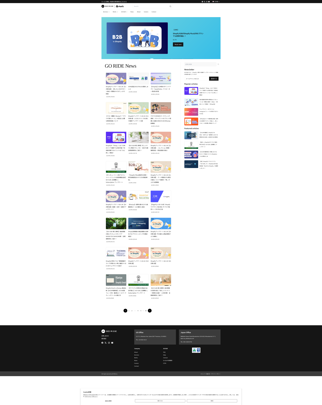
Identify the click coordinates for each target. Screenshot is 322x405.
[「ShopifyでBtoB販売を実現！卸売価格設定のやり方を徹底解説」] (138, 167)
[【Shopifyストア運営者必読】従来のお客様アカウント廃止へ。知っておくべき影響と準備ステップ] (191, 121)
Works (115, 12)
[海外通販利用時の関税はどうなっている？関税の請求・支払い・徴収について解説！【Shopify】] (191, 102)
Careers (146, 12)
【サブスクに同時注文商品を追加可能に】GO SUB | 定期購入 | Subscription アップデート (138, 290)
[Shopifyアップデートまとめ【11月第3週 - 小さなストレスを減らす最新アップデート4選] (138, 108)
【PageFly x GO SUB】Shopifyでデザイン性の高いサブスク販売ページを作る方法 (160, 206)
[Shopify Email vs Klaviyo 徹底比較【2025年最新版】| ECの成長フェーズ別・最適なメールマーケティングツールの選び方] (116, 280)
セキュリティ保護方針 (205, 374)
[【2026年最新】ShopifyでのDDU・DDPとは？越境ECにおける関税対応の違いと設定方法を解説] (191, 135)
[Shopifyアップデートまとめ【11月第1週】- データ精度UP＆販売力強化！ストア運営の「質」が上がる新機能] (161, 167)
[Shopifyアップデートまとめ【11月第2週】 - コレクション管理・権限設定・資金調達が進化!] (161, 137)
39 (146, 311)
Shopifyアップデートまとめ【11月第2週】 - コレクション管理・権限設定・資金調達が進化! (161, 147)
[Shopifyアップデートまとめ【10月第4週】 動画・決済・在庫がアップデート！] (116, 196)
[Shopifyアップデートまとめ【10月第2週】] (138, 253)
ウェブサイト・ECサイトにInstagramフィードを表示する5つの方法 (208, 111)
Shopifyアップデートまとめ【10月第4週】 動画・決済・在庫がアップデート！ (116, 206)
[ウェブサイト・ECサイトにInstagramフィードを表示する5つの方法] (191, 112)
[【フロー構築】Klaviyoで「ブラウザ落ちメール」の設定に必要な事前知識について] (116, 108)
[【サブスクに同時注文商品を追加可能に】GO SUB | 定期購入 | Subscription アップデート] (138, 280)
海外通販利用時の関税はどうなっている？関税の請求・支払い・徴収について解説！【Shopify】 (208, 102)
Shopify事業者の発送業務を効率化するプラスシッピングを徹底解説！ (138, 233)
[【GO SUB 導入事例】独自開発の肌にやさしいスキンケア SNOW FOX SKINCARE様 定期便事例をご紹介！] (116, 223)
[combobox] (152, 6)
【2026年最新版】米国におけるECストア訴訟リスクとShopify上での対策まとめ (208, 154)
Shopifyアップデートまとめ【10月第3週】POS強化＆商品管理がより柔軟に (161, 233)
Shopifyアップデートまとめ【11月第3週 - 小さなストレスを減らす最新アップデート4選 (138, 118)
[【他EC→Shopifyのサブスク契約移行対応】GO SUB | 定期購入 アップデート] (191, 145)
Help (164, 355)
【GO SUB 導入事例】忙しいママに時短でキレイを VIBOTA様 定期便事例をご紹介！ (139, 147)
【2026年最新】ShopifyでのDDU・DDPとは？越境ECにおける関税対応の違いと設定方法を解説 (208, 135)
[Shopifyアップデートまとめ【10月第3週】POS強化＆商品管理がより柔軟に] (161, 223)
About (139, 12)
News (132, 12)
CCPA (164, 363)
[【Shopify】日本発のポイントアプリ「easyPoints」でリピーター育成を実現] (161, 78)
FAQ (164, 352)
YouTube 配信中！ (208, 6)
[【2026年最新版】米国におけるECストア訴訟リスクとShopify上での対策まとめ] (191, 154)
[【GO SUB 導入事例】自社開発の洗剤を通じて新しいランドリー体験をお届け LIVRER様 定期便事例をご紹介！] (161, 280)
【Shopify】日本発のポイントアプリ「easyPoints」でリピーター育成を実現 (161, 89)
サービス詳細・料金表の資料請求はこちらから (114, 1)
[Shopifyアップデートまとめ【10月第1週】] (161, 253)
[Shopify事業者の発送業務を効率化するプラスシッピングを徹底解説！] (138, 223)
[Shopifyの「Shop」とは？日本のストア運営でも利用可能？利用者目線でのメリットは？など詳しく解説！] (116, 137)
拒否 (212, 401)
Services (105, 12)
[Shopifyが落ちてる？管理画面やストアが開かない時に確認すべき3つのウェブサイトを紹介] (116, 253)
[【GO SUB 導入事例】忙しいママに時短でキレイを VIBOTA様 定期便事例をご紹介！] (138, 137)
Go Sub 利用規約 (167, 360)
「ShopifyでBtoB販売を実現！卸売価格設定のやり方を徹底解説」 (137, 177)
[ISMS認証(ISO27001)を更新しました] (138, 78)
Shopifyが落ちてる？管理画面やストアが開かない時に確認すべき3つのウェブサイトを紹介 (116, 263)
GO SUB (123, 12)
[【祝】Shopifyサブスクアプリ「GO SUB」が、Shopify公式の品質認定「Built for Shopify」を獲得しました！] (191, 164)
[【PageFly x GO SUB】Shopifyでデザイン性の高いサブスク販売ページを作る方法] (161, 196)
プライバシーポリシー (91, 396)
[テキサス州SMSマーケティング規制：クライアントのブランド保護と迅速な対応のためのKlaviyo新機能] (161, 108)
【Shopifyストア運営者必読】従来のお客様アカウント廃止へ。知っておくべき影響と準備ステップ (208, 121)
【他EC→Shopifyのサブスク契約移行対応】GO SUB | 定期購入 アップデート (208, 144)
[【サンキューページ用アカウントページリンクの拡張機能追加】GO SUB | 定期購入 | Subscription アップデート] (116, 167)
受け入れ (160, 401)
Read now (178, 44)
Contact (154, 12)
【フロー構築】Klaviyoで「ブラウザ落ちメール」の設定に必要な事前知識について (116, 118)
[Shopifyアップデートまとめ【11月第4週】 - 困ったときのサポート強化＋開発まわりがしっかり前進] (116, 78)
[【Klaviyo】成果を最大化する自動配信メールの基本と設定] (138, 196)
